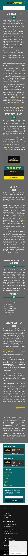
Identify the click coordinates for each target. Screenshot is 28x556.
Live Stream (6, 536)
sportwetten (6, 484)
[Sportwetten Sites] (14, 2)
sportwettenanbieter (8, 485)
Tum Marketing (6, 554)
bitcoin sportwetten (8, 472)
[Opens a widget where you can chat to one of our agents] (18, 547)
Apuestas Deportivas (8, 513)
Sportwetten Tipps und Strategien (11, 533)
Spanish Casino (7, 517)
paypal (5, 482)
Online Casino (6, 481)
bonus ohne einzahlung (8, 473)
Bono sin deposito (7, 515)
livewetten (6, 479)
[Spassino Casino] (14, 451)
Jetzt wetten (14, 177)
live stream (6, 476)
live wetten (6, 478)
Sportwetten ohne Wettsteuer (10, 524)
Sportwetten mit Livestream (10, 528)
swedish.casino (7, 519)
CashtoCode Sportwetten (9, 535)
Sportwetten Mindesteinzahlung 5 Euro (12, 529)
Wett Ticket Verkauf (8, 538)
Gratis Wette (6, 475)
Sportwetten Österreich (9, 526)
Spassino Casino (14, 171)
